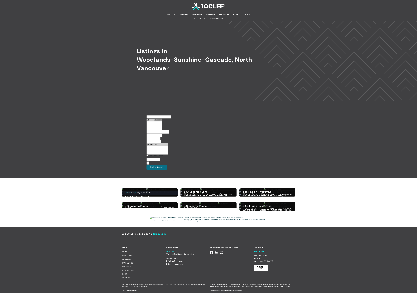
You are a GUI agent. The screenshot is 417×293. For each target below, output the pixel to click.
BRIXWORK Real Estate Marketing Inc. (229, 290)
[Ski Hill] (157, 150)
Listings (126, 259)
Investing (210, 14)
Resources (224, 14)
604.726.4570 (199, 18)
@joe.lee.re (160, 233)
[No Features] (157, 144)
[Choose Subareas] (154, 120)
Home (125, 251)
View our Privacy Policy (129, 290)
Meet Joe (171, 14)
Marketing (197, 14)
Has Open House (155, 156)
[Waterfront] (157, 147)
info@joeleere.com (216, 18)
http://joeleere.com (174, 264)
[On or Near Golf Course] (157, 153)
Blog (235, 14)
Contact (246, 14)
